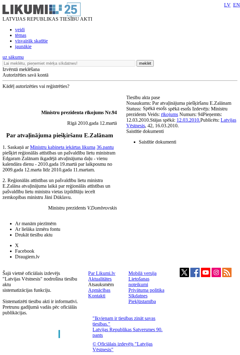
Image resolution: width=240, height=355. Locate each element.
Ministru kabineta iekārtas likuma (62, 147)
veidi (20, 29)
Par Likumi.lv (101, 273)
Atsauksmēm (101, 284)
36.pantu (105, 147)
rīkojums (169, 114)
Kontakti (96, 295)
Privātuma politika (146, 290)
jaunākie (23, 46)
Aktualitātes (100, 278)
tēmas (20, 35)
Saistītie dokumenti (145, 131)
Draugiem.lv (27, 256)
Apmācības (99, 290)
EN (236, 5)
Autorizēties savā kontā (25, 75)
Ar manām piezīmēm (35, 223)
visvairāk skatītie (31, 40)
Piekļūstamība (142, 301)
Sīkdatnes (138, 295)
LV (227, 5)
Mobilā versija (142, 273)
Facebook (24, 251)
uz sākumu (13, 57)
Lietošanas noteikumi (138, 281)
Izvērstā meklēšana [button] (21, 69)
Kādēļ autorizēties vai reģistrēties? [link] (35, 86)
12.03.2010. (188, 120)
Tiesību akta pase (143, 97)
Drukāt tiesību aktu (33, 234)
